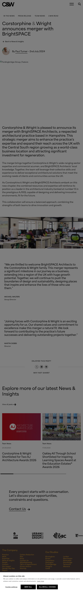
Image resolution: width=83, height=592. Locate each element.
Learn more (40, 581)
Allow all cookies (47, 587)
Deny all (28, 587)
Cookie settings (11, 587)
